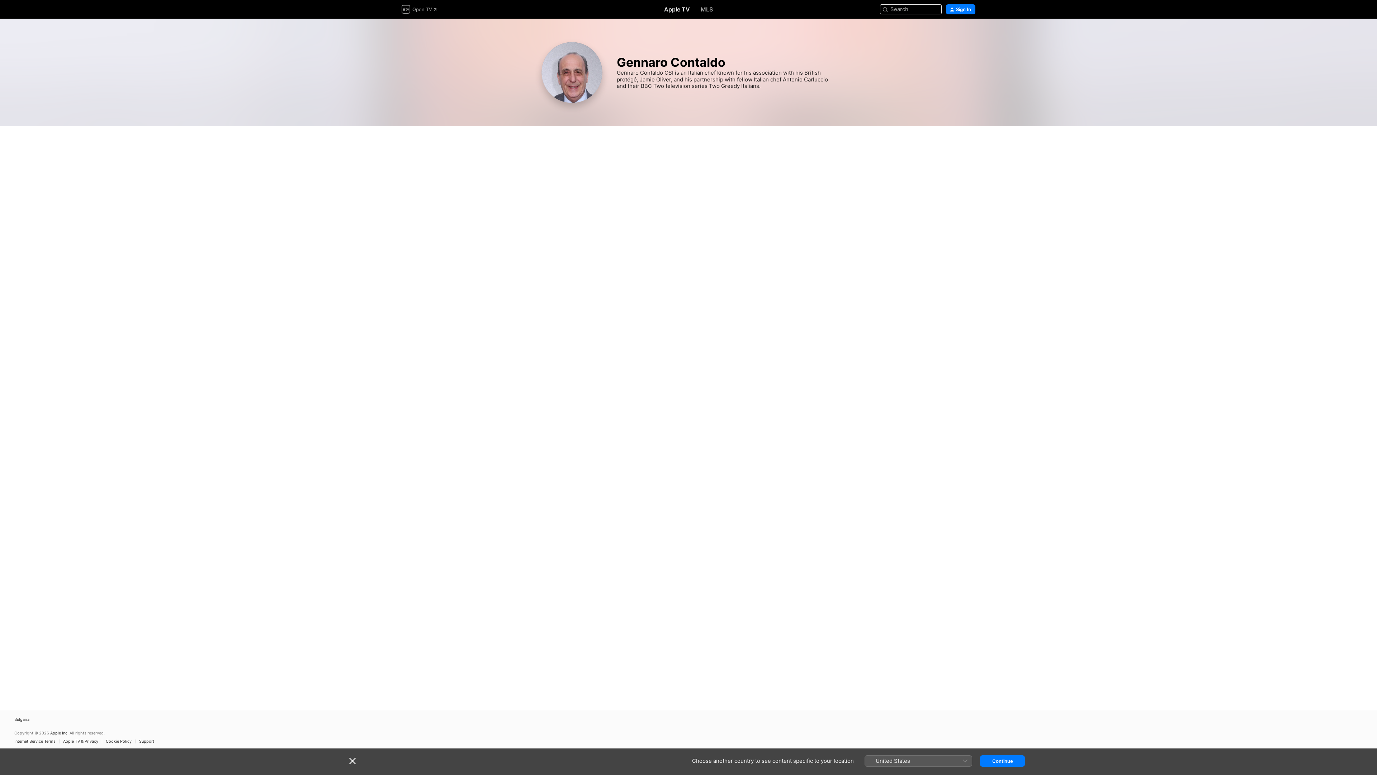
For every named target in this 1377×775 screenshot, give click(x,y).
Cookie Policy (119, 741)
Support (146, 741)
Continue (1002, 761)
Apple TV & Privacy (80, 741)
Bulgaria (21, 720)
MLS (707, 9)
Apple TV (677, 9)
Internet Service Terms (35, 741)
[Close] (352, 761)
